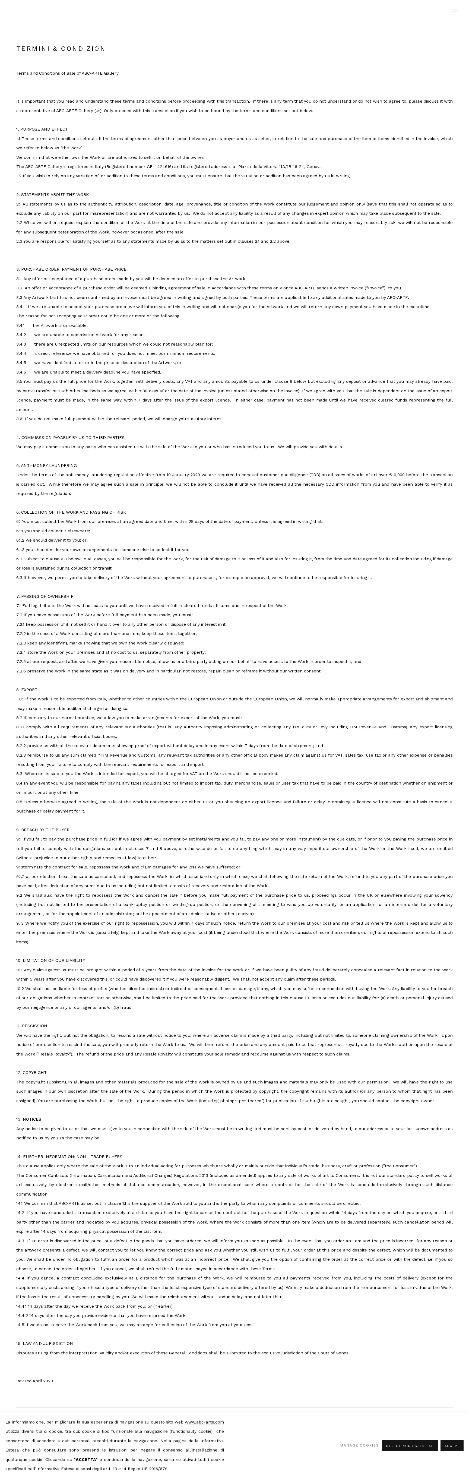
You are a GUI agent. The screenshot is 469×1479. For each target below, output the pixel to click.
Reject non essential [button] (409, 1446)
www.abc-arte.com (204, 1422)
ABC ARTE (234, 11)
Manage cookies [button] (359, 1445)
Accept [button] (452, 1446)
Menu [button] (454, 12)
